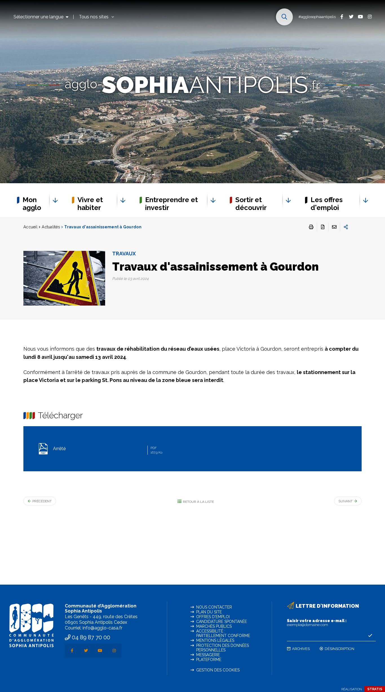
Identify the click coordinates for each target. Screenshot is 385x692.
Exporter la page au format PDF (322, 227)
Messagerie (208, 655)
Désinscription (339, 649)
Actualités (51, 227)
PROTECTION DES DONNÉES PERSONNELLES (222, 647)
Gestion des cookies (218, 670)
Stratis (374, 689)
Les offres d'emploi (327, 204)
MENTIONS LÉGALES (215, 640)
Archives (301, 649)
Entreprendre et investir (171, 204)
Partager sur (345, 227)
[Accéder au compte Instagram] (369, 16)
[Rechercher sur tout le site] (284, 16)
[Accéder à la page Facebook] (341, 16)
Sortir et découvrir (251, 204)
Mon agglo (32, 204)
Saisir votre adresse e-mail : (317, 622)
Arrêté (107, 450)
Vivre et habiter (90, 204)
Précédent (42, 501)
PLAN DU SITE (209, 612)
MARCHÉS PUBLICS (214, 626)
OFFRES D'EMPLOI (213, 616)
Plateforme (208, 659)
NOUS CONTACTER (214, 607)
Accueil (30, 227)
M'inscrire (370, 635)
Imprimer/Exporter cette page (311, 227)
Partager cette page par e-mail (334, 227)
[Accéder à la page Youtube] (360, 16)
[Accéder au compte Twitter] (351, 16)
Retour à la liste (198, 502)
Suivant (345, 501)
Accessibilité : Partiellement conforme (223, 633)
